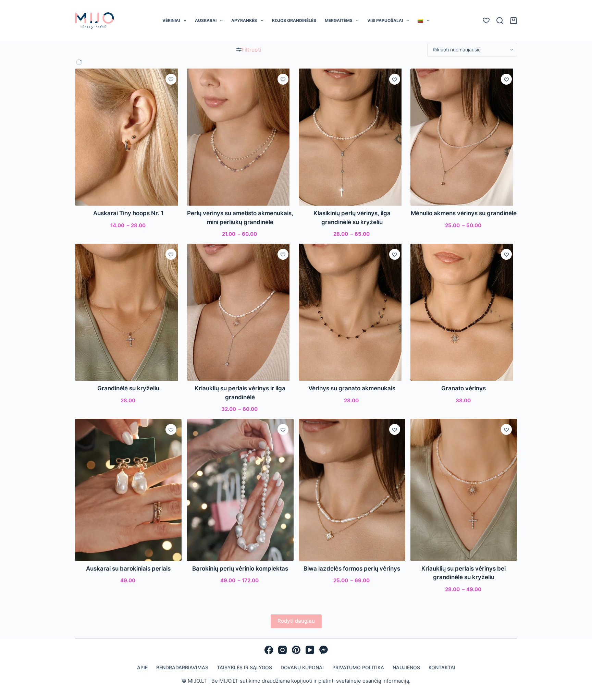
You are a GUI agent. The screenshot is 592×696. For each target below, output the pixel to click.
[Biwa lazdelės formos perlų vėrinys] (352, 490)
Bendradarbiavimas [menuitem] (182, 667)
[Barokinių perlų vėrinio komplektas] (240, 490)
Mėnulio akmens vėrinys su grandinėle (464, 213)
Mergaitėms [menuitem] (339, 20)
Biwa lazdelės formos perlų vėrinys (352, 568)
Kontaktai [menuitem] (442, 667)
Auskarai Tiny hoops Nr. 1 (128, 213)
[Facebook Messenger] (323, 650)
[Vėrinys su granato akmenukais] (352, 312)
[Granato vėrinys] (463, 312)
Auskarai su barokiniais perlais (128, 568)
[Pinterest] (296, 650)
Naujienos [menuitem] (406, 667)
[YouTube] (310, 650)
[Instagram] (282, 650)
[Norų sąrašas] (486, 20)
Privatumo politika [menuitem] (358, 667)
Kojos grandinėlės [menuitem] (294, 20)
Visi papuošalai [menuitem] (385, 20)
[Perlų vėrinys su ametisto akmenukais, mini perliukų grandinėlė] (240, 137)
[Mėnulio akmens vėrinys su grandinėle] (463, 137)
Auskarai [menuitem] (206, 20)
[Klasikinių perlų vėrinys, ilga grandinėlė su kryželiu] (352, 137)
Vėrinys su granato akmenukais (351, 388)
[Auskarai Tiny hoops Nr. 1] (128, 137)
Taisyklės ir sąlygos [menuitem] (244, 667)
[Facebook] (268, 650)
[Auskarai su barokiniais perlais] (128, 490)
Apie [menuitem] (142, 667)
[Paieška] (499, 20)
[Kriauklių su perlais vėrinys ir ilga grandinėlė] (240, 312)
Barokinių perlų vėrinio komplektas (240, 568)
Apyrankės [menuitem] (244, 20)
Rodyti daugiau (296, 621)
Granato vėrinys (463, 388)
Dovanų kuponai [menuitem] (302, 667)
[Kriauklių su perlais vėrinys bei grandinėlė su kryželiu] (463, 490)
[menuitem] (424, 20)
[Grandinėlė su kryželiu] (128, 312)
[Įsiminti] (170, 79)
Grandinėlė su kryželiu (128, 388)
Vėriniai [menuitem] (171, 20)
